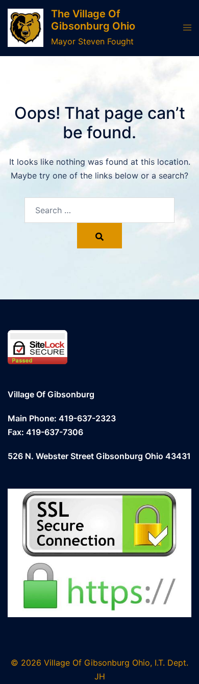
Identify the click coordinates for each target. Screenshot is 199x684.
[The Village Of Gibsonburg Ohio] (25, 28)
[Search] (99, 235)
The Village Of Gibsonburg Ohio (93, 20)
